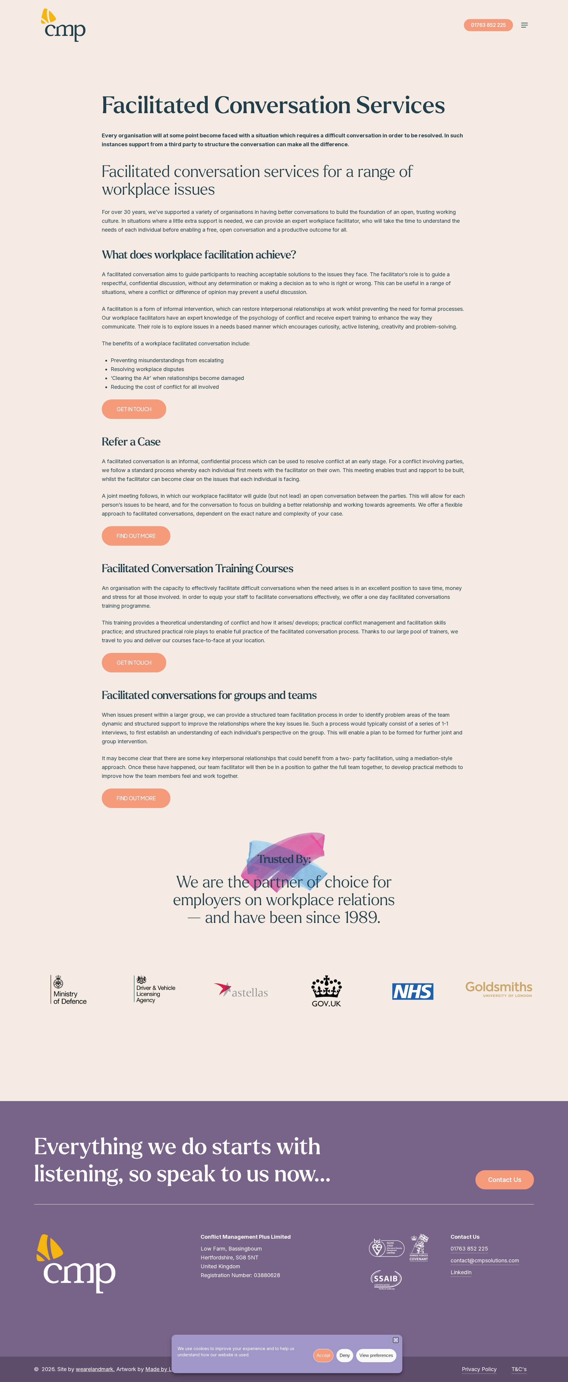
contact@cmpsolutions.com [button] (485, 1260)
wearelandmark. (95, 1369)
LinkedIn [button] (461, 1272)
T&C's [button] (519, 1369)
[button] (396, 1340)
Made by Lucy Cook (170, 1369)
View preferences (376, 1355)
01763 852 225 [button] (469, 1249)
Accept (323, 1355)
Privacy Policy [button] (479, 1369)
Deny (345, 1355)
